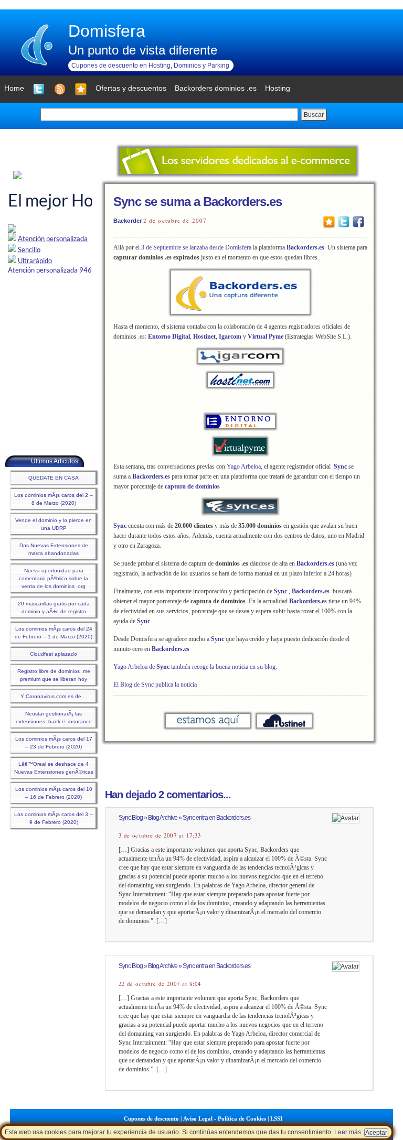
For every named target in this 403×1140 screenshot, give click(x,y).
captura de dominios (192, 486)
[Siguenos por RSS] (59, 89)
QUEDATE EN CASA (53, 478)
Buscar (314, 114)
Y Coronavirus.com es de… (53, 696)
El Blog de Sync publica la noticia (155, 684)
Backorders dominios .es (216, 88)
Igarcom (230, 336)
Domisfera (106, 30)
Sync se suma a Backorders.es (197, 201)
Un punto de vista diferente (142, 50)
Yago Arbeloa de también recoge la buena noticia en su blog (194, 666)
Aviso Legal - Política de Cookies (224, 1118)
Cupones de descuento (151, 1118)
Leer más (347, 1132)
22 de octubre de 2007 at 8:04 (160, 983)
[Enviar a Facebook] (358, 221)
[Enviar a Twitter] (343, 221)
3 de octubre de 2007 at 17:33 (160, 835)
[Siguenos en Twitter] (38, 89)
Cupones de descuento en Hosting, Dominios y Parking (150, 65)
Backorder (127, 221)
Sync (340, 466)
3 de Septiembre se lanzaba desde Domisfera (196, 247)
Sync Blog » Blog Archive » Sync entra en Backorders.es (184, 817)
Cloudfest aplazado (53, 654)
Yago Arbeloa (244, 466)
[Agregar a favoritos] (80, 89)
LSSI (276, 1118)
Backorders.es (305, 247)
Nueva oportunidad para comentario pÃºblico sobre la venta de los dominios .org (53, 578)
